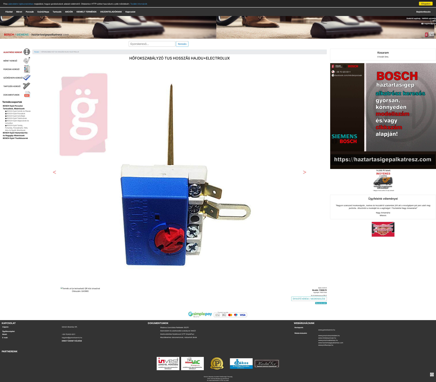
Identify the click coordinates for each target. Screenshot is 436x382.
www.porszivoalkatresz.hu (328, 340)
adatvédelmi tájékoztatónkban (20, 3)
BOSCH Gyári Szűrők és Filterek (19, 111)
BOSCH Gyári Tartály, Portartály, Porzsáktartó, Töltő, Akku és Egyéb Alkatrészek (16, 127)
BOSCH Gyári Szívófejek (16, 116)
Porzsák (30, 12)
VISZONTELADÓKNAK (111, 12)
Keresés (182, 44)
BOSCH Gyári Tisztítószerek (15, 138)
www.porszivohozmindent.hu (329, 335)
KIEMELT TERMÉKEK (87, 12)
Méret (19, 12)
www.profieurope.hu (325, 345)
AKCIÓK (69, 12)
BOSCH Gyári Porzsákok (16, 113)
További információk (138, 3)
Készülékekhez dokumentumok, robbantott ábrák (178, 337)
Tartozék (57, 12)
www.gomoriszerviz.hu (326, 330)
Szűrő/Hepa (43, 12)
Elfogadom (425, 3)
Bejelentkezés (423, 12)
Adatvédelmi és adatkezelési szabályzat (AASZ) (178, 331)
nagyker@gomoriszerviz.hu (72, 338)
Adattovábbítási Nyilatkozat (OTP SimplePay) (177, 334)
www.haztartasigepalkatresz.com (330, 343)
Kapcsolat (130, 12)
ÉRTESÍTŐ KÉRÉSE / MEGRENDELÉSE (309, 299)
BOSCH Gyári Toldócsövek (17, 118)
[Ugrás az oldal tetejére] (432, 374)
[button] (54, 172)
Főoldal (9, 12)
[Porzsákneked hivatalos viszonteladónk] (217, 363)
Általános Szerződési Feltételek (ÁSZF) (174, 327)
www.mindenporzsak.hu (327, 338)
